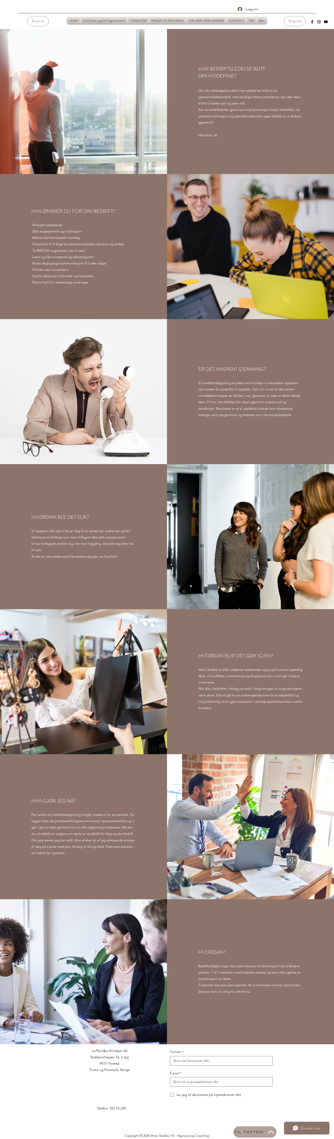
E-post (176, 1073)
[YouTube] (326, 21)
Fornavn (177, 1052)
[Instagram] (319, 21)
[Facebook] (312, 21)
